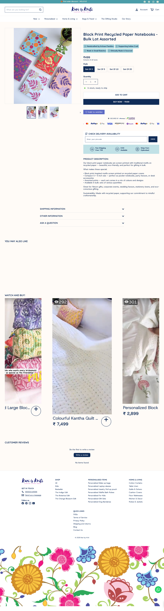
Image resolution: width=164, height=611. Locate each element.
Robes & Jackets (136, 502)
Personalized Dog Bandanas (99, 502)
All (56, 483)
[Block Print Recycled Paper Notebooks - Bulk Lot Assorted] (17, 266)
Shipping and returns (82, 524)
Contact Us (78, 530)
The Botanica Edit (62, 495)
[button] (36, 411)
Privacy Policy (79, 520)
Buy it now (121, 102)
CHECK (153, 139)
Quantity (87, 76)
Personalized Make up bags (99, 483)
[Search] (40, 10)
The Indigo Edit (61, 492)
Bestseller (59, 489)
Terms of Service (80, 517)
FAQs (75, 514)
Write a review (82, 455)
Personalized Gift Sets (97, 498)
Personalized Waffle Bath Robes (101, 492)
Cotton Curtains (135, 483)
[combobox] (24, 10)
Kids (57, 486)
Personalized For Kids (97, 495)
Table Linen (133, 486)
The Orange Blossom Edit (65, 498)
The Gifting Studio (109, 19)
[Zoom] (43, 66)
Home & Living (69, 19)
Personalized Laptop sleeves (99, 486)
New (35, 19)
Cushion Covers (135, 492)
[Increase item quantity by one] (95, 81)
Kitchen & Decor (136, 498)
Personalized (50, 19)
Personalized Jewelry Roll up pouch (102, 489)
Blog (75, 527)
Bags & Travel (88, 19)
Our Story (126, 19)
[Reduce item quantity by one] (86, 81)
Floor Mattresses (136, 495)
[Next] (79, 112)
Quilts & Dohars (135, 489)
